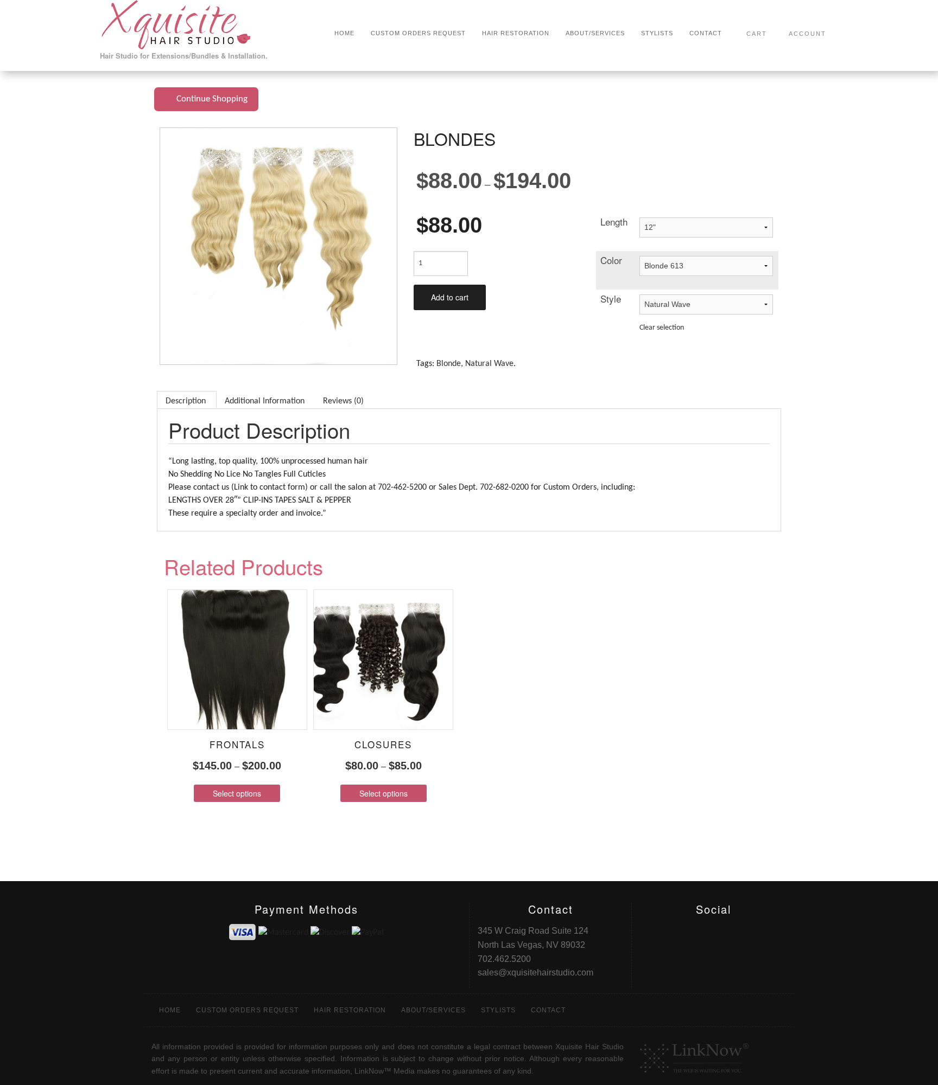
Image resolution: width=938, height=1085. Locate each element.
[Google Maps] (27, 57)
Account (807, 33)
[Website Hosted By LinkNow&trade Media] (694, 1055)
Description (186, 401)
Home (344, 33)
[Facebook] (27, 37)
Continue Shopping (210, 99)
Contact (705, 33)
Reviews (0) (343, 401)
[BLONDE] (278, 246)
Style (610, 298)
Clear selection (661, 328)
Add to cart (449, 297)
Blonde (448, 363)
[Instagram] (27, 16)
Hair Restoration (515, 33)
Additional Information (265, 401)
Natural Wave (489, 363)
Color (611, 260)
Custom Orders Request (418, 33)
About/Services (595, 33)
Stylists (657, 33)
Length (614, 221)
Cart (756, 33)
